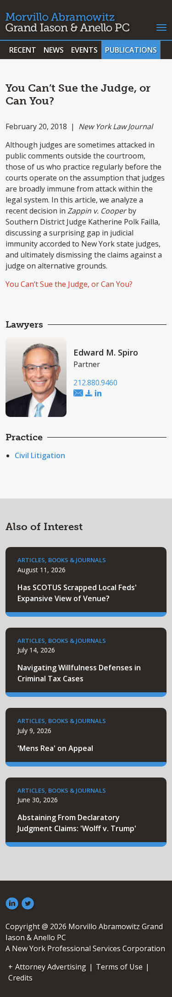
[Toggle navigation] (161, 26)
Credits (20, 978)
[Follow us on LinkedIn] (12, 904)
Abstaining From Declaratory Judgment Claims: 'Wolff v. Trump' (76, 822)
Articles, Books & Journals (61, 560)
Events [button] (84, 50)
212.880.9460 (95, 383)
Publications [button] (131, 50)
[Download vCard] (89, 394)
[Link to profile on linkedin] (98, 394)
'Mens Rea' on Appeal (55, 748)
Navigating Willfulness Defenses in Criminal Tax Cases (79, 673)
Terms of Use (119, 967)
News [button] (54, 50)
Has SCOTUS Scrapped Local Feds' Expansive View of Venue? (77, 592)
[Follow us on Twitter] (28, 904)
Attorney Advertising (50, 967)
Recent (22, 50)
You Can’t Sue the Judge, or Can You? (69, 284)
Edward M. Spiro (105, 352)
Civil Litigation (40, 455)
